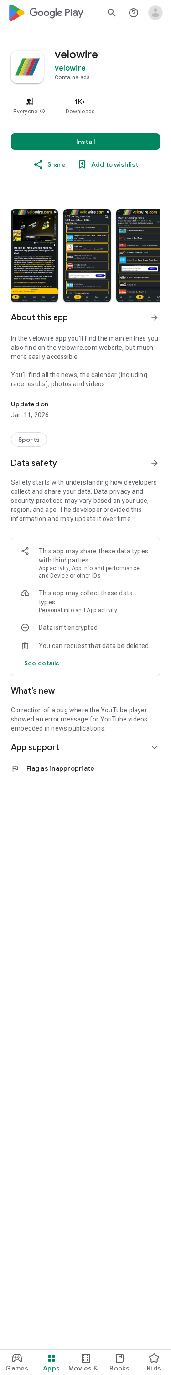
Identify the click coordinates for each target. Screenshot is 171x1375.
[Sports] (29, 439)
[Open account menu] (155, 13)
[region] (85, 106)
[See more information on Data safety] (155, 463)
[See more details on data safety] (42, 663)
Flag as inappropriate (52, 768)
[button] (42, 111)
